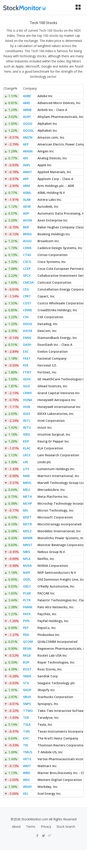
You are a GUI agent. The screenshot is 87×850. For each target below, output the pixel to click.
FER (25, 365)
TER (26, 717)
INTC (27, 420)
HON (26, 407)
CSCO (27, 262)
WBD (26, 773)
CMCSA (28, 282)
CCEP (27, 268)
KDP (26, 441)
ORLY (27, 586)
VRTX (27, 759)
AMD (26, 103)
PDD (26, 635)
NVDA (27, 565)
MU (25, 510)
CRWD (27, 310)
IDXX (26, 414)
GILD (26, 386)
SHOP (27, 690)
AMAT (27, 172)
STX (26, 683)
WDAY (27, 786)
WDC (26, 780)
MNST (27, 545)
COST (27, 303)
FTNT (27, 372)
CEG (26, 289)
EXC (26, 351)
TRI (25, 745)
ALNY (27, 117)
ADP (26, 213)
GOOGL (28, 130)
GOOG (27, 123)
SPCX (27, 275)
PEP (25, 628)
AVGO (27, 241)
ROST (27, 669)
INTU (27, 427)
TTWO (28, 711)
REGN (27, 648)
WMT (27, 766)
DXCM (27, 331)
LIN (25, 462)
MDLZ (27, 531)
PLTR (27, 600)
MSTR (27, 524)
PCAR (27, 593)
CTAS (27, 255)
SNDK (27, 676)
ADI (25, 158)
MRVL (27, 483)
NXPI (26, 572)
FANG (27, 338)
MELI (26, 489)
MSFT (27, 517)
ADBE (27, 96)
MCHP (27, 503)
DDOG (27, 324)
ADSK (27, 206)
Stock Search (65, 826)
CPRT (27, 296)
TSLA (27, 724)
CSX (26, 317)
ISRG (26, 434)
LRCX (27, 455)
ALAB (27, 199)
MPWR (28, 538)
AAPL (26, 165)
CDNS (27, 248)
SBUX (27, 697)
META (27, 496)
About (16, 826)
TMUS (27, 752)
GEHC (27, 379)
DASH (27, 344)
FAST (27, 358)
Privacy (46, 826)
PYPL (26, 621)
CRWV (27, 393)
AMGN (28, 151)
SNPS (27, 704)
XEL (25, 793)
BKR (26, 227)
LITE (26, 469)
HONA (27, 400)
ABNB (27, 110)
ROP (26, 662)
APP (26, 179)
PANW (27, 607)
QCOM (28, 641)
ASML (27, 192)
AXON (27, 220)
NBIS (26, 552)
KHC (26, 738)
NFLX (27, 559)
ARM (26, 186)
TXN (26, 731)
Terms (30, 826)
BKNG (27, 234)
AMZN (27, 137)
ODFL (27, 579)
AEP (26, 144)
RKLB (27, 655)
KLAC (27, 448)
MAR (26, 476)
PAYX (27, 614)
